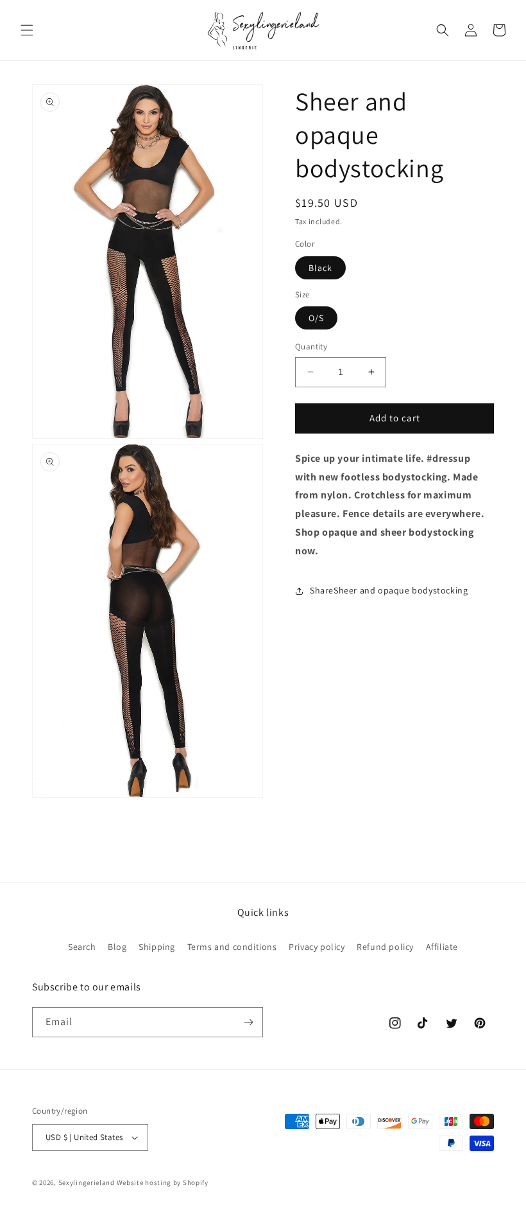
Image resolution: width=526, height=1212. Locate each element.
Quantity (311, 346)
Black (320, 268)
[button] (27, 30)
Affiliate (442, 947)
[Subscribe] (248, 1022)
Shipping (157, 947)
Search (82, 947)
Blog (117, 947)
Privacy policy (316, 947)
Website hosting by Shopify (162, 1182)
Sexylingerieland (86, 1182)
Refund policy (385, 947)
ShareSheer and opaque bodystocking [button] (389, 590)
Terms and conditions (232, 947)
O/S (316, 318)
